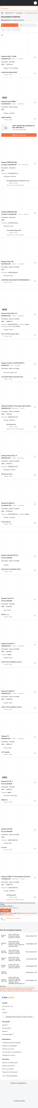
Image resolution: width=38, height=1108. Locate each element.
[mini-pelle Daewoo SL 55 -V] (19, 769)
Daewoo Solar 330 (4, 980)
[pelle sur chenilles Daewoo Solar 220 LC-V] (19, 443)
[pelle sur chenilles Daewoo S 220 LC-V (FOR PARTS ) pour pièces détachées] (19, 351)
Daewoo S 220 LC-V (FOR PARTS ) (12, 363)
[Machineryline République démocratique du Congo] (12, 3)
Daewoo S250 (3, 958)
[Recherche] (35, 8)
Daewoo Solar (3, 935)
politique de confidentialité (28, 913)
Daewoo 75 (5, 736)
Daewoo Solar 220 (7, 261)
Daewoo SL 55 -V (7, 781)
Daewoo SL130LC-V (8, 643)
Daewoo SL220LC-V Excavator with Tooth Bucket (17, 406)
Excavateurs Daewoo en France (28, 991)
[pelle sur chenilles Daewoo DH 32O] (19, 817)
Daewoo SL (3, 943)
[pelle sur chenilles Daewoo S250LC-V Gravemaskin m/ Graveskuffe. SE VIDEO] (19, 864)
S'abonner (5, 910)
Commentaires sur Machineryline (11, 1052)
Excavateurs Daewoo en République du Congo (13, 988)
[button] (35, 3)
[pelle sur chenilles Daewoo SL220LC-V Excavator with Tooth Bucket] (19, 394)
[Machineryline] (2, 13)
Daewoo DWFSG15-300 (9, 162)
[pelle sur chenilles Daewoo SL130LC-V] (19, 631)
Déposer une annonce (19, 135)
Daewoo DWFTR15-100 (9, 212)
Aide (3, 1009)
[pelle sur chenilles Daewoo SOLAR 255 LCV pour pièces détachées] (19, 543)
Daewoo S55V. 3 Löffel (8, 56)
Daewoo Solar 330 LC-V (9, 313)
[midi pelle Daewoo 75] (19, 724)
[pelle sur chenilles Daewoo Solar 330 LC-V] (19, 301)
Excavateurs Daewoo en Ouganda (22, 989)
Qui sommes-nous (7, 1006)
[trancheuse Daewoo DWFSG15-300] (19, 150)
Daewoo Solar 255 (4, 972)
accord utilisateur (8, 914)
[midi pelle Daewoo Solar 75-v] (19, 586)
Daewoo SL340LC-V (8, 503)
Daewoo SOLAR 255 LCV (9, 555)
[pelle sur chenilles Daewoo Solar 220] (19, 249)
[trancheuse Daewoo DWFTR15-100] (19, 200)
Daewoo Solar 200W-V (8, 101)
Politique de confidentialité (9, 1046)
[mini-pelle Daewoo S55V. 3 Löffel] (19, 44)
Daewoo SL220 (3, 966)
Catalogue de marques (8, 1055)
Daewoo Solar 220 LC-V (9, 455)
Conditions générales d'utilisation (11, 1042)
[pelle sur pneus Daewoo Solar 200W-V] (19, 89)
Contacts (4, 1012)
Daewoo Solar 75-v (7, 598)
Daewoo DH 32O (6, 829)
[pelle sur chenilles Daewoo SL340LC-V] (19, 491)
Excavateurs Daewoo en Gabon (9, 991)
